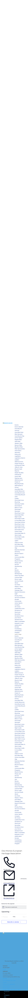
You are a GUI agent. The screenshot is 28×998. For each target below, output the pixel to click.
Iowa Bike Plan (19, 489)
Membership (18, 566)
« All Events (23, 878)
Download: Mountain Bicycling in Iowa (19, 511)
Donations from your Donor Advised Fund (19, 617)
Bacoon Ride (18, 445)
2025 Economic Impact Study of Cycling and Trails (19, 463)
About (16, 583)
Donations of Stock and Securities (18, 612)
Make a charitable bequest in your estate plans (20, 623)
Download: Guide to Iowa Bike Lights (19, 538)
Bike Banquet (18, 434)
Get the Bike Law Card (9, 980)
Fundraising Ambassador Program (18, 630)
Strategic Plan (19, 590)
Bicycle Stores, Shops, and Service (19, 562)
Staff (16, 594)
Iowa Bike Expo (19, 432)
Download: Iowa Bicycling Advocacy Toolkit (19, 502)
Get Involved (6, 986)
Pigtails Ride (18, 439)
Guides (17, 498)
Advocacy (17, 452)
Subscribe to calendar (13, 922)
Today (14, 916)
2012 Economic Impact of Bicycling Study (19, 481)
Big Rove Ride (19, 447)
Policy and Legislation (9, 984)
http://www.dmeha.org (9, 898)
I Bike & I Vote (18, 467)
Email (4, 969)
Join (16, 568)
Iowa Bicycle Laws (20, 493)
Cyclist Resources (19, 491)
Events (17, 425)
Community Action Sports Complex (18, 603)
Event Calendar (19, 427)
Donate (17, 599)
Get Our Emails (19, 581)
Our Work (17, 584)
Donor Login (18, 579)
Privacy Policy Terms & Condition (12, 989)
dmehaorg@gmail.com (9, 883)
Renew (17, 570)
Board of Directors (20, 592)
